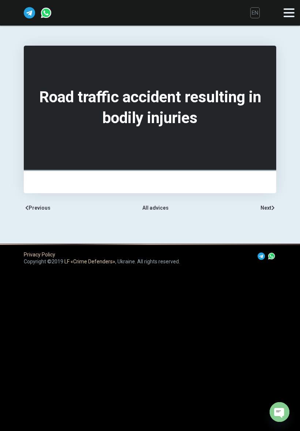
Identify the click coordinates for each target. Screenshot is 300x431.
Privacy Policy (39, 255)
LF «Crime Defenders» (89, 261)
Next (265, 208)
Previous (39, 208)
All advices (155, 208)
